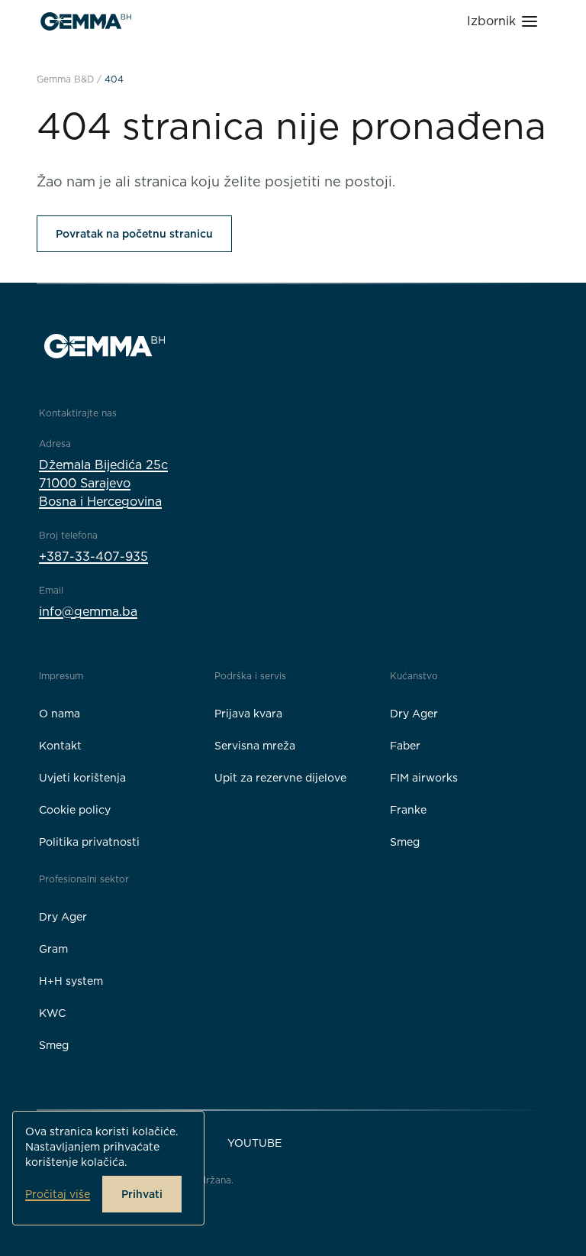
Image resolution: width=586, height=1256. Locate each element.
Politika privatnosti (89, 842)
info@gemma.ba (88, 611)
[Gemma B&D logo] (86, 21)
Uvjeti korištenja (82, 778)
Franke (408, 810)
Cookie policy (75, 810)
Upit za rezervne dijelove (280, 778)
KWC (52, 1013)
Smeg (405, 842)
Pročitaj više (57, 1194)
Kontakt (60, 746)
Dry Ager (414, 713)
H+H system (71, 981)
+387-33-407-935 (93, 556)
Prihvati (142, 1194)
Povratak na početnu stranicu (134, 234)
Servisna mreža (254, 746)
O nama (59, 713)
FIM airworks (424, 778)
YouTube (254, 1143)
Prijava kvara (248, 713)
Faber (405, 746)
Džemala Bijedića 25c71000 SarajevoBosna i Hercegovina (103, 483)
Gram (53, 949)
